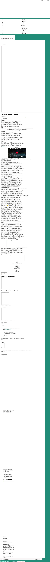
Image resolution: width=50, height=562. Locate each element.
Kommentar (2, 347)
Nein (19, 561)
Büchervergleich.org (8, 329)
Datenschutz (23, 25)
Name (2, 339)
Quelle (9, 125)
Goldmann (14, 158)
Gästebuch (23, 24)
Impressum (23, 32)
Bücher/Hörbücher (24, 20)
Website (2, 342)
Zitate (23, 23)
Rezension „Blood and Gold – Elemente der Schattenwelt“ (9, 290)
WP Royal (7, 559)
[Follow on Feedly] (2, 560)
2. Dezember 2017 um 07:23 (8, 332)
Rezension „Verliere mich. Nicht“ (6, 305)
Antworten (13, 332)
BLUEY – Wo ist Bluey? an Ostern (8, 475)
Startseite (23, 19)
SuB (23, 22)
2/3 (1, 272)
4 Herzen (3, 272)
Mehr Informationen (23, 561)
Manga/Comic (24, 21)
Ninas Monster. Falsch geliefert (8, 474)
